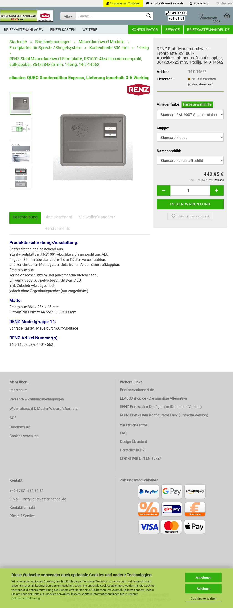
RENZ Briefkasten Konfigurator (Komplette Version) (161, 407)
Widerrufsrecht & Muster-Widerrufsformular (44, 408)
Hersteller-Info (57, 228)
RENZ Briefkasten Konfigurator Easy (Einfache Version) (164, 415)
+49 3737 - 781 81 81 (27, 490)
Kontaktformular (23, 507)
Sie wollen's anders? (97, 217)
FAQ (123, 433)
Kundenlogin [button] (201, 3)
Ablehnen (203, 588)
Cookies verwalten (203, 598)
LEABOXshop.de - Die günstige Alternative (153, 398)
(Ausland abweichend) (200, 84)
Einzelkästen (63, 30)
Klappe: (163, 128)
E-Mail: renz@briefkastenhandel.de (38, 499)
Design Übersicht (133, 441)
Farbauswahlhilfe (197, 104)
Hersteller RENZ (132, 450)
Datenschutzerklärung (25, 598)
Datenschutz (20, 427)
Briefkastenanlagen (23, 30)
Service (172, 30)
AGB (13, 418)
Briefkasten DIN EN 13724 (141, 458)
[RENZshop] (26, 16)
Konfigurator (145, 30)
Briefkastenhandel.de (208, 30)
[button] (163, 190)
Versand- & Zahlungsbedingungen (37, 399)
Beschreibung (25, 217)
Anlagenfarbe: (184, 104)
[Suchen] (148, 16)
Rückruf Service (22, 516)
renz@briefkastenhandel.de (166, 3)
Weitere (89, 30)
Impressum (19, 390)
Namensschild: (169, 151)
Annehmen (203, 577)
